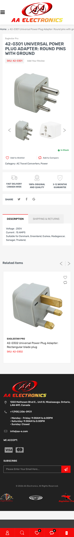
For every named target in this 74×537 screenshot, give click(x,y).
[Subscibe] (66, 469)
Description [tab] (15, 218)
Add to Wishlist (17, 158)
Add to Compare (51, 158)
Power (44, 163)
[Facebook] (26, 199)
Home (3, 29)
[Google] (34, 199)
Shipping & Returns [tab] (46, 218)
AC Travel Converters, (28, 163)
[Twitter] (19, 199)
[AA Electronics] (37, 12)
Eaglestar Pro (11, 38)
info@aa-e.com (19, 431)
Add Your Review (36, 61)
